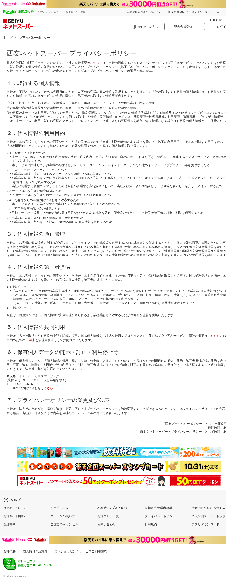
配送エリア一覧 (108, 516)
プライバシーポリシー (160, 516)
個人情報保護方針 (35, 551)
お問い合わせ (106, 524)
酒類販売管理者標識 (158, 508)
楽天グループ (200, 11)
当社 (31, 340)
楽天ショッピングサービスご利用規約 (81, 551)
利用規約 (151, 524)
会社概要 (9, 551)
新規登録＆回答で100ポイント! (145, 11)
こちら (94, 63)
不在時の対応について (112, 508)
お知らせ (215, 20)
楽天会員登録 (183, 26)
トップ (8, 37)
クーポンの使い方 (62, 516)
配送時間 (9, 524)
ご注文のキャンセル (64, 524)
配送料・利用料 (14, 516)
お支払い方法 (59, 508)
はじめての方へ (148, 26)
